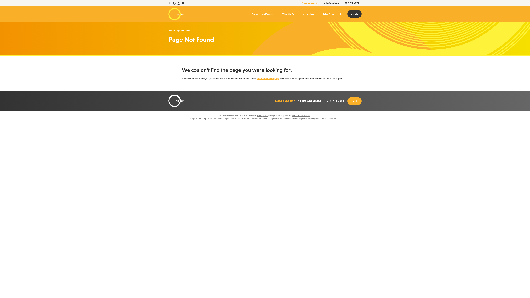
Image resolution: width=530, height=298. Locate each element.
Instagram (178, 3)
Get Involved (308, 14)
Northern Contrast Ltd (301, 116)
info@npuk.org (331, 3)
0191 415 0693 (352, 3)
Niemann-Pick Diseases (262, 14)
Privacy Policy (262, 116)
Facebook (174, 3)
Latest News (328, 14)
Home (171, 31)
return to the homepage (268, 78)
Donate (354, 14)
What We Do (288, 14)
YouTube (183, 3)
